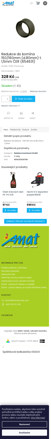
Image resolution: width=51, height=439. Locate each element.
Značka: (12, 66)
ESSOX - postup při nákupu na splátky (17, 284)
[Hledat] (31, 3)
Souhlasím (24, 432)
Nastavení (24, 424)
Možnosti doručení (38, 91)
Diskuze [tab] (25, 129)
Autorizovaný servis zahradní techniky (18, 281)
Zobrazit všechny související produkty (25, 221)
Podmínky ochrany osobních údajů (16, 277)
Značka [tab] (34, 129)
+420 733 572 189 (12, 304)
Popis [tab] (6, 129)
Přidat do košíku (25, 99)
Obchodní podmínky (10, 271)
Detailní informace (9, 105)
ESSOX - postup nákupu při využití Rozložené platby (24, 287)
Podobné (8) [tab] (15, 129)
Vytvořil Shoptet (18, 341)
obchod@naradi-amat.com (17, 300)
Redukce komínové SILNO (26, 153)
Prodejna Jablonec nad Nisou (14, 267)
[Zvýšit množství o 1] (10, 97)
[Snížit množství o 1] (10, 100)
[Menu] (45, 3)
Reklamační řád (8, 274)
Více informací (38, 417)
